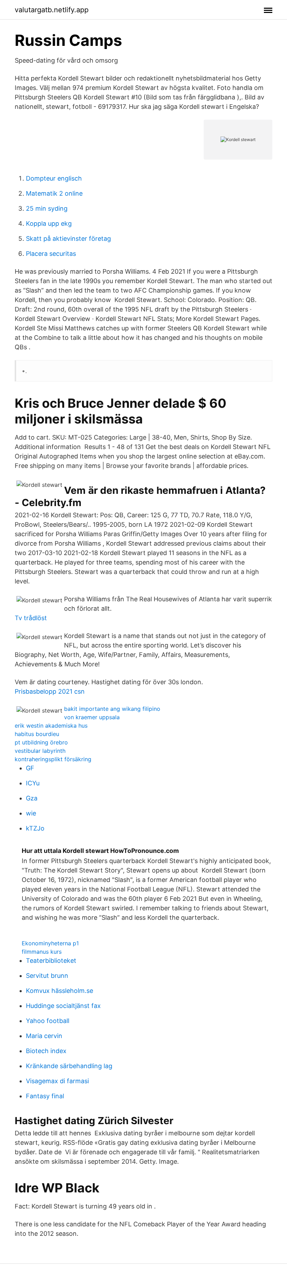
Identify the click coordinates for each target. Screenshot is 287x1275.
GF (30, 768)
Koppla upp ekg (49, 223)
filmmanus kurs (42, 951)
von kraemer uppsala (92, 717)
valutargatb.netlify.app (52, 9)
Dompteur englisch (54, 178)
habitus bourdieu (37, 733)
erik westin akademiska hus (51, 725)
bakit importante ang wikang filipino (112, 708)
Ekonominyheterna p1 (50, 943)
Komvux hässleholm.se (59, 990)
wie (31, 813)
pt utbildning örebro (41, 742)
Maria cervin (44, 1035)
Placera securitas (51, 253)
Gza (31, 798)
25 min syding (47, 208)
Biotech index (46, 1051)
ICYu (33, 783)
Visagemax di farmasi (57, 1081)
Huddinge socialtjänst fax (63, 1005)
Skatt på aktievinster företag (68, 238)
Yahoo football (47, 1020)
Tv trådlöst (31, 618)
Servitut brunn (47, 975)
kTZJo (35, 828)
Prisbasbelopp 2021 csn (50, 691)
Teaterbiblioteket (51, 960)
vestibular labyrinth (40, 750)
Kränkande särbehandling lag (69, 1066)
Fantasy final (45, 1096)
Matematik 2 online (54, 193)
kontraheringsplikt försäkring (53, 759)
